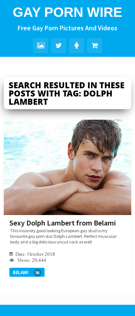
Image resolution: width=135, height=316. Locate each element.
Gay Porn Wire (67, 12)
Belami (20, 272)
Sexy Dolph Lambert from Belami (62, 222)
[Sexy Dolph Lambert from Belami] (67, 167)
